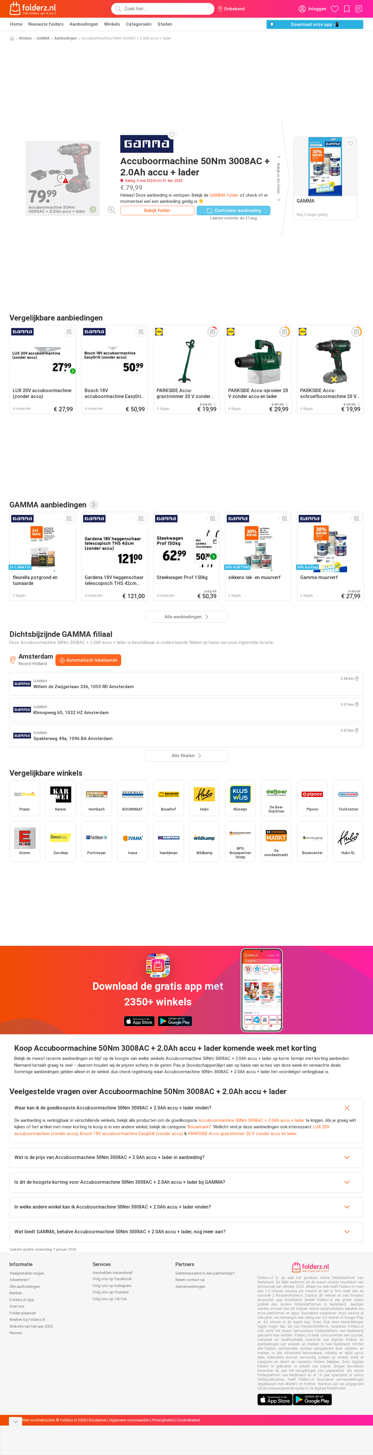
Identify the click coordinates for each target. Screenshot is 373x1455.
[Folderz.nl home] (32, 8)
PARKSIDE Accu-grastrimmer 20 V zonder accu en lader (242, 1133)
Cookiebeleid (188, 1420)
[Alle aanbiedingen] (93, 504)
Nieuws (15, 1333)
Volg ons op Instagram (112, 1285)
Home (16, 24)
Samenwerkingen (190, 1286)
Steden (164, 24)
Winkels (112, 24)
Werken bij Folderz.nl (27, 1319)
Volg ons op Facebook (112, 1279)
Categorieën (139, 24)
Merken (15, 1293)
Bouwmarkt (199, 1127)
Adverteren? (19, 1280)
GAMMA (43, 38)
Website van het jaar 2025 (31, 1326)
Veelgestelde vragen (26, 1273)
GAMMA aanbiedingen (47, 504)
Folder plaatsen (22, 1313)
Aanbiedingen (84, 24)
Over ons (16, 1306)
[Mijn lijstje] (359, 9)
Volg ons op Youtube (111, 1292)
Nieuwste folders (46, 24)
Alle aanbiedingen (24, 1286)
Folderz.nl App (21, 1300)
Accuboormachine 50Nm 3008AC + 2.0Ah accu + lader (251, 1120)
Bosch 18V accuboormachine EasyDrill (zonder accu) (131, 1133)
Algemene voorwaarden (129, 1420)
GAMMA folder (224, 195)
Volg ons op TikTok (110, 1299)
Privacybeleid (163, 1420)
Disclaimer (97, 1420)
